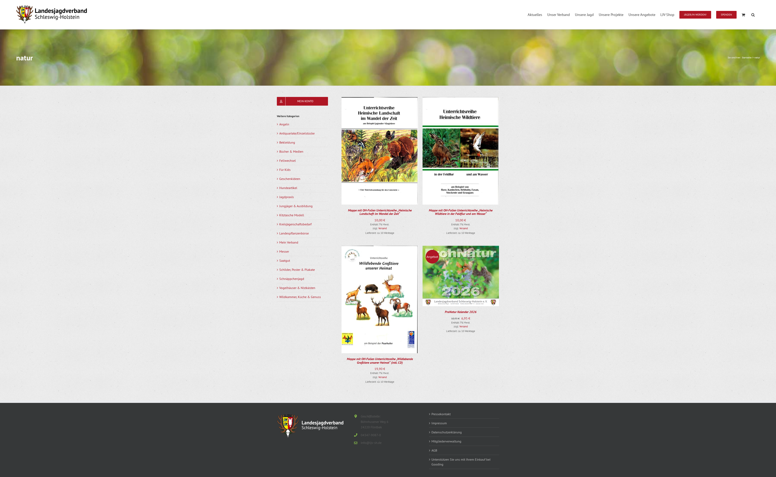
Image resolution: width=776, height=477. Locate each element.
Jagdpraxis (286, 197)
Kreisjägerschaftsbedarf (295, 224)
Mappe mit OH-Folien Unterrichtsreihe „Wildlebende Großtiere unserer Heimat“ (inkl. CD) (380, 361)
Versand (382, 228)
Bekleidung (287, 142)
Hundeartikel (288, 188)
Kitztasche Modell (291, 215)
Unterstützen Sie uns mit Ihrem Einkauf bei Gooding (460, 461)
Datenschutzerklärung (446, 432)
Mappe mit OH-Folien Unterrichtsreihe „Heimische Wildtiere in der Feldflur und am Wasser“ (460, 212)
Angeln (284, 124)
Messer (284, 251)
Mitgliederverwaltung (446, 441)
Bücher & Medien (291, 151)
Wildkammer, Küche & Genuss (300, 297)
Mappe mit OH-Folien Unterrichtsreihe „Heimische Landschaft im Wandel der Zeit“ (380, 212)
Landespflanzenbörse (294, 233)
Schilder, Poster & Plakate (297, 270)
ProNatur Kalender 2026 (461, 312)
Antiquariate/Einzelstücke (297, 133)
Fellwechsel (287, 161)
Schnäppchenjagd (291, 279)
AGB (434, 450)
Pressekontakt (441, 414)
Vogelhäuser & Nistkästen (297, 288)
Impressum (439, 423)
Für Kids (285, 170)
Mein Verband (288, 242)
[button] (753, 14)
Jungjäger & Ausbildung (296, 206)
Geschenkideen (289, 179)
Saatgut (284, 260)
